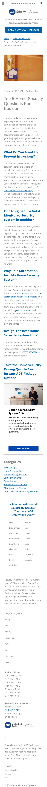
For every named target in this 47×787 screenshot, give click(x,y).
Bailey (27, 549)
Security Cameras (12, 477)
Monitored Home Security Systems (21, 491)
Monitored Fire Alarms (15, 488)
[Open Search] (41, 3)
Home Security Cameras (15, 484)
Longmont (13, 533)
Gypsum (28, 522)
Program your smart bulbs (24, 310)
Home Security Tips (13, 471)
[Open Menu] (3, 3)
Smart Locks (10, 481)
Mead (11, 554)
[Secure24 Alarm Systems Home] (23, 12)
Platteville (13, 549)
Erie (26, 528)
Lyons (27, 533)
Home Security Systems (15, 474)
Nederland (13, 565)
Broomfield (14, 538)
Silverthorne (14, 544)
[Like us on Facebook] (6, 737)
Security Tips (10, 467)
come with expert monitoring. (18, 190)
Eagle (27, 544)
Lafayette (29, 554)
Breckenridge (14, 528)
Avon (11, 522)
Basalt (11, 560)
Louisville (28, 560)
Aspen (27, 538)
